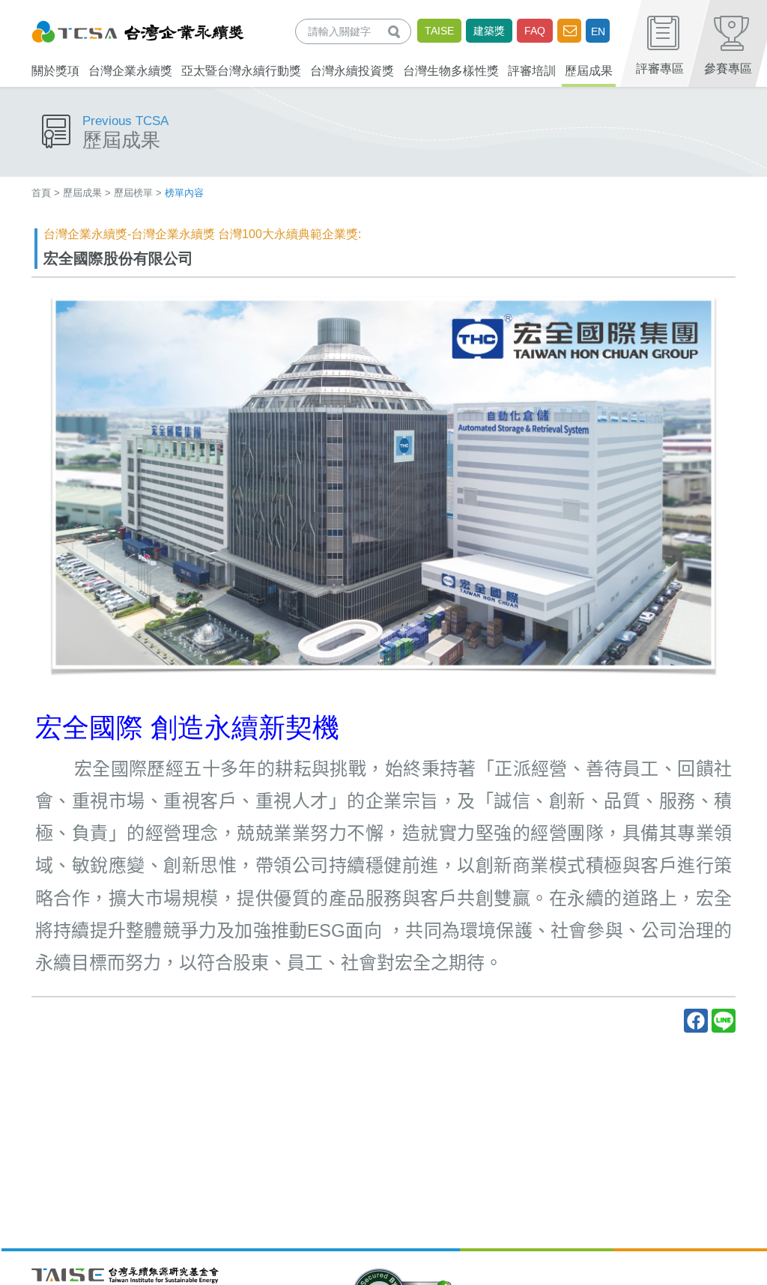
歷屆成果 (82, 192)
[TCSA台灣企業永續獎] (137, 29)
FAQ (534, 31)
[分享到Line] (724, 1021)
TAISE (439, 31)
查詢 (397, 31)
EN (598, 31)
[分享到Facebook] (696, 1021)
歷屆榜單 (133, 192)
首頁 (41, 192)
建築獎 (489, 31)
